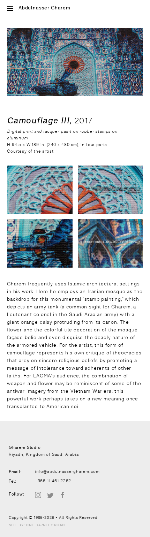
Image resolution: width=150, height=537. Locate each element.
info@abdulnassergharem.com (67, 471)
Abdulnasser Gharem (44, 8)
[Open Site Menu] (10, 8)
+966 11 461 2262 (53, 480)
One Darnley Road (45, 525)
